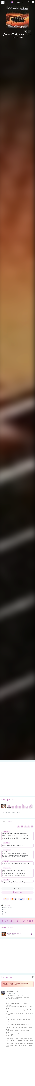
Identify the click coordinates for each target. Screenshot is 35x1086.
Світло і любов (17, 37)
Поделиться (18, 892)
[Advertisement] (17, 779)
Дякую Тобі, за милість (13, 933)
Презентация (12, 821)
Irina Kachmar (6, 905)
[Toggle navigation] (32, 2)
